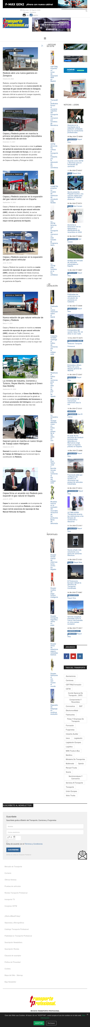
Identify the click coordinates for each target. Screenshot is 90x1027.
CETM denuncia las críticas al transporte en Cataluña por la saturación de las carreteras (54, 156)
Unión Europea (71, 791)
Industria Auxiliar (72, 734)
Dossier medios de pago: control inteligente (54, 592)
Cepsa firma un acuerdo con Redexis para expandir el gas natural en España (22, 494)
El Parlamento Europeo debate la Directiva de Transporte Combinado (74, 584)
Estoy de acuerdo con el (24, 844)
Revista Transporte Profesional (16, 893)
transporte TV (10, 899)
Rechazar (51, 1023)
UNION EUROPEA (73, 595)
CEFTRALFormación (73, 684)
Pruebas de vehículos (13, 886)
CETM (69, 173)
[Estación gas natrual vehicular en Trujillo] (20, 303)
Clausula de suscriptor (13, 955)
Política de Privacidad (13, 962)
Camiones (69, 680)
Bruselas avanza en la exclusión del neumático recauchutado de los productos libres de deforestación (56, 512)
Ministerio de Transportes (75, 759)
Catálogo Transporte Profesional (17, 929)
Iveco (68, 738)
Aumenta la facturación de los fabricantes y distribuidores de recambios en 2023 (75, 228)
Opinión (81, 763)
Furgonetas (70, 729)
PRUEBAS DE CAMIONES (75, 341)
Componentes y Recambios (75, 700)
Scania (68, 772)
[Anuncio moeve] (75, 70)
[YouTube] (73, 656)
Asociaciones (71, 676)
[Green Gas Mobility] (20, 366)
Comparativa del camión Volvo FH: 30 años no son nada (75, 332)
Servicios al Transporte (14, 51)
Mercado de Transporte (13, 866)
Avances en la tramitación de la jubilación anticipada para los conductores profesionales (75, 129)
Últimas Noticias (10, 879)
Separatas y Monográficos (14, 922)
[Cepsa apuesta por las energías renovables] (20, 119)
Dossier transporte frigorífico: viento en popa (54, 620)
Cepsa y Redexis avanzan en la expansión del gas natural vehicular (23, 258)
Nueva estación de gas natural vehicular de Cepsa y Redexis (23, 318)
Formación (70, 725)
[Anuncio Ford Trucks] (45, 4)
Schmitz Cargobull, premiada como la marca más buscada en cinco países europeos (75, 620)
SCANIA (70, 206)
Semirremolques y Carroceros (75, 777)
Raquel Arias (76, 173)
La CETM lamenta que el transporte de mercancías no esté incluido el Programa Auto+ (55, 233)
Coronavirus (70, 706)
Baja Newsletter (10, 982)
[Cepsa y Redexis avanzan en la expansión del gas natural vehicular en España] (20, 182)
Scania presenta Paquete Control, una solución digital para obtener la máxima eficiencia (75, 195)
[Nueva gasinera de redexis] (20, 59)
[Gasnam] (20, 427)
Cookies (8, 968)
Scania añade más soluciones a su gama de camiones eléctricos (75, 552)
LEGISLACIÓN (72, 139)
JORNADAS (9, 358)
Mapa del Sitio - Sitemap (14, 975)
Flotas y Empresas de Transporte (75, 720)
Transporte (70, 787)
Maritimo (69, 755)
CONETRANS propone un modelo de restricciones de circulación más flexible (56, 194)
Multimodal (70, 763)
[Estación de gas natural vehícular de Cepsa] (20, 243)
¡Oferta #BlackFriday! (12, 916)
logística (69, 746)
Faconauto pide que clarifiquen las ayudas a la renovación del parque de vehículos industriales (75, 479)
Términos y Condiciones (34, 844)
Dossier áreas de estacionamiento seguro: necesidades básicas (57, 649)
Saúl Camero (78, 206)
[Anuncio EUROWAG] (75, 59)
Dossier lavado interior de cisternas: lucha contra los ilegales (54, 562)
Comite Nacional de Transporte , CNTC (75, 694)
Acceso (26, 12)
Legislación (78, 738)
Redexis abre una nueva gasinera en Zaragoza (20, 74)
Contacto (33, 12)
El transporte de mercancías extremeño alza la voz (74, 401)
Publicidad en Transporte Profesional (18, 936)
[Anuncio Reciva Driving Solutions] (75, 47)
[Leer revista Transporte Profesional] (75, 88)
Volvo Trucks (70, 795)
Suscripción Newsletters (13, 942)
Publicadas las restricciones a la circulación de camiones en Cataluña (74, 298)
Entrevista (71, 377)
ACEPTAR (39, 1023)
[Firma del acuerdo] (20, 479)
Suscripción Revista (12, 949)
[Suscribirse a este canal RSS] (42, 46)
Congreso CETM (11, 906)
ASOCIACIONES (10, 419)
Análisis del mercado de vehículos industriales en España (75, 263)
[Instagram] (80, 656)
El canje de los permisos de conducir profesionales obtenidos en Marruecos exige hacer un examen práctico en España (75, 441)
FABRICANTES (72, 273)
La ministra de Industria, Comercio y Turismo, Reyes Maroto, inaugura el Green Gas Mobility (23, 383)
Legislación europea (73, 742)
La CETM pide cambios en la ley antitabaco (54, 269)
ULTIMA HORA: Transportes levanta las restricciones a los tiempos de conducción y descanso (75, 517)
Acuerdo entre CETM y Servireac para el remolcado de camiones (75, 163)
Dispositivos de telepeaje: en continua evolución (55, 709)
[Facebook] (66, 656)
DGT (80, 706)
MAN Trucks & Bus (73, 751)
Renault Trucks (71, 768)
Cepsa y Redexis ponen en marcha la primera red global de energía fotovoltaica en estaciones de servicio (22, 136)
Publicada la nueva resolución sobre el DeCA (54, 311)
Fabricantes (70, 714)
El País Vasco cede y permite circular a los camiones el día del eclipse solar (54, 471)
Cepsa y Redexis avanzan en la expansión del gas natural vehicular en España (23, 197)
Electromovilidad (72, 710)
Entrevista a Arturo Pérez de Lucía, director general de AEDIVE (75, 368)
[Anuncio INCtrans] (59, 24)
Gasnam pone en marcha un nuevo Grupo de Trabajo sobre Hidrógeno (22, 442)
